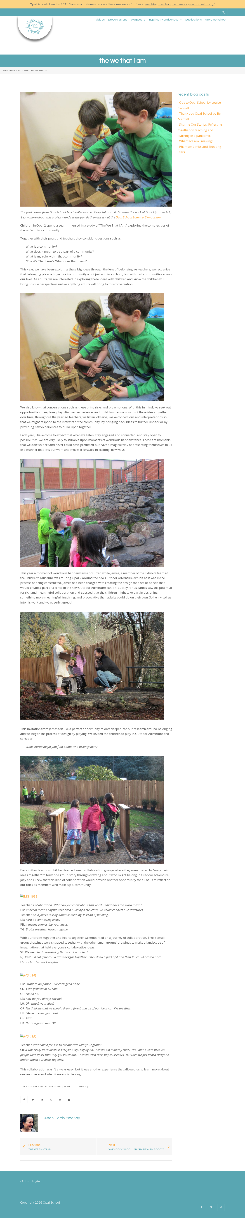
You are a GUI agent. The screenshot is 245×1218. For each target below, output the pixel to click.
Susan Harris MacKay (36, 1086)
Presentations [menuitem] (117, 19)
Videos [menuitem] (100, 19)
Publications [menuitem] (193, 19)
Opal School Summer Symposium (138, 217)
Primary (67, 1086)
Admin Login (31, 1181)
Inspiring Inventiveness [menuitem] (163, 19)
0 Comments (80, 1086)
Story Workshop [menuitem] (215, 19)
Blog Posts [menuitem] (138, 19)
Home (5, 70)
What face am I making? (196, 141)
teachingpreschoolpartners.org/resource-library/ (180, 4)
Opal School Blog (19, 70)
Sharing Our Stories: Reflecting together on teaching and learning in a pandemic (200, 129)
